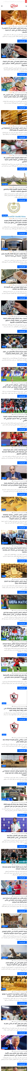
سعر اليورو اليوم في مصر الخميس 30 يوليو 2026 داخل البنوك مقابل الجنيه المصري (15, 96)
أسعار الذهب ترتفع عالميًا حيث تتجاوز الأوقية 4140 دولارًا (15, 582)
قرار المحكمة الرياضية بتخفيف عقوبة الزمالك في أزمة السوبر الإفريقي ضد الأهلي (15, 418)
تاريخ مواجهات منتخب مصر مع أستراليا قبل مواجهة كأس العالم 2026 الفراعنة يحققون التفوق (14, 451)
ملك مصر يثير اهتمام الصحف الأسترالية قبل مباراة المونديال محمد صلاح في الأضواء (15, 677)
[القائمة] (2, 6)
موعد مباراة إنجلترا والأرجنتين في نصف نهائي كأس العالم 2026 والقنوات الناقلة (15, 353)
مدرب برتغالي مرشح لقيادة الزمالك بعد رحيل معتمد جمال (15, 740)
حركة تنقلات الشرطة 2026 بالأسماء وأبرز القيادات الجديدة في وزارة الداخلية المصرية (14, 255)
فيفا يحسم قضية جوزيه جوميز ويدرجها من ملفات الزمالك (14, 868)
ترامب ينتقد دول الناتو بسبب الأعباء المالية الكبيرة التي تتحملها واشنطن (15, 1054)
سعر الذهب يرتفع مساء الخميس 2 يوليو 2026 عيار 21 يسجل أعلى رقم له (14, 995)
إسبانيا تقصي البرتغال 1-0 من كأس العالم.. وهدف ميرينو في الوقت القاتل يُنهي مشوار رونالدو (15, 387)
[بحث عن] (26, 6)
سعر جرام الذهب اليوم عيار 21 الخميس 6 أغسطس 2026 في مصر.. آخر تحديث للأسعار (14, 30)
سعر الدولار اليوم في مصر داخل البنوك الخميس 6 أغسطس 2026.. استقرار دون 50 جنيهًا (14, 63)
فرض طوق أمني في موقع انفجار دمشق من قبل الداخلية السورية (16, 963)
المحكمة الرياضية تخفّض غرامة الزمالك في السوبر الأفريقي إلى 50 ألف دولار (15, 644)
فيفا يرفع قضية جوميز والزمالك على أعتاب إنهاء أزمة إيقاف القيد (15, 709)
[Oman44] (14, 6)
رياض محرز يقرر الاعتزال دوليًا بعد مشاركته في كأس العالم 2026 (17, 836)
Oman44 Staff (23, 26)
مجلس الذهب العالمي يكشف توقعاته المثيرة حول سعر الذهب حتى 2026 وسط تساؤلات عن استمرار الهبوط (14, 516)
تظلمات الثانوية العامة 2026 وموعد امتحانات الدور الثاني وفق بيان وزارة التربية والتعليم (15, 222)
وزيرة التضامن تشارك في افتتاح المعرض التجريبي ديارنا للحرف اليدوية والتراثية (14, 932)
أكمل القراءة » (22, 41)
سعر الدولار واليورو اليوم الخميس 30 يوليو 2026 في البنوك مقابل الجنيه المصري (15, 159)
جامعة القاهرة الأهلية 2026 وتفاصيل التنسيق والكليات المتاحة (15, 190)
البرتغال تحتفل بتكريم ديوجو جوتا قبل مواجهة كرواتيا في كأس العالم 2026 (15, 613)
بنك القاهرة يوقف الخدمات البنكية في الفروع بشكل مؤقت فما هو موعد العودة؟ (14, 773)
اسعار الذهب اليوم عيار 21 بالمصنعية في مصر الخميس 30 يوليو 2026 (14, 129)
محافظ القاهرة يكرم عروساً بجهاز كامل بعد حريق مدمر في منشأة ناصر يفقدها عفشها (14, 550)
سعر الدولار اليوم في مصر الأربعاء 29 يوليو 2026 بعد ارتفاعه (15, 288)
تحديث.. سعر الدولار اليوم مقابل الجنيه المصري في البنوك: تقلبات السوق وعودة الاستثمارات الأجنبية (15, 320)
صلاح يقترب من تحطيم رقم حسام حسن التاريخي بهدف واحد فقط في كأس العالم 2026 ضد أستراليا (15, 900)
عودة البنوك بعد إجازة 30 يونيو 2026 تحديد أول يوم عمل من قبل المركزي (15, 805)
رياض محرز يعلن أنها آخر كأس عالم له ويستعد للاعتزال (15, 1024)
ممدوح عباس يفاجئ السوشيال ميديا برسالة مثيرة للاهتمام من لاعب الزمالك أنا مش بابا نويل (14, 485)
